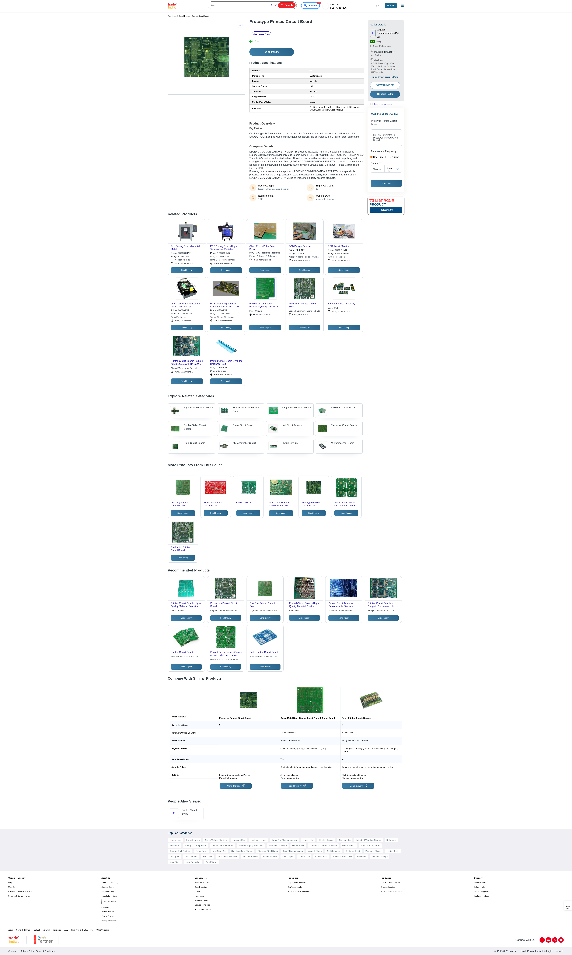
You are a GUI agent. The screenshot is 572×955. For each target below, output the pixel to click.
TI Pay (197, 892)
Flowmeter (174, 845)
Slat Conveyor (333, 851)
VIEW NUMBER (385, 85)
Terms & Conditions (45, 951)
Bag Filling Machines (293, 851)
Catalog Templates (202, 905)
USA (86, 930)
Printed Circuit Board (200, 16)
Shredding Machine (277, 845)
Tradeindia (172, 16)
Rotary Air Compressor (195, 845)
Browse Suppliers (388, 887)
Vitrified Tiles (321, 856)
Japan (10, 930)
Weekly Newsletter (108, 921)
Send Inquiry (272, 51)
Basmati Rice (239, 840)
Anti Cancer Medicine (227, 856)
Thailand (36, 930)
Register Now (386, 210)
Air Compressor (250, 856)
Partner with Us (107, 912)
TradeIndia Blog (107, 892)
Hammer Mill (298, 845)
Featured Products (481, 896)
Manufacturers (480, 883)
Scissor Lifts (344, 840)
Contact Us (105, 907)
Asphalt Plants (315, 851)
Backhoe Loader (258, 840)
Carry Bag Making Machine (284, 840)
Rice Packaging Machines (251, 845)
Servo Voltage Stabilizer (216, 840)
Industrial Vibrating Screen (368, 840)
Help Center (13, 883)
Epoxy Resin (201, 851)
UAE (66, 930)
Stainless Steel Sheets (241, 851)
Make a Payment (108, 916)
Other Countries (102, 930)
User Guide (13, 887)
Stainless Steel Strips (268, 851)
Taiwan (27, 930)
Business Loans (201, 900)
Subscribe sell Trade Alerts (391, 892)
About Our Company (109, 883)
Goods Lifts (304, 856)
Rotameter (391, 840)
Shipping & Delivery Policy (19, 896)
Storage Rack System (180, 851)
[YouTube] (561, 940)
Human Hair (175, 840)
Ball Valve (207, 856)
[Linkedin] (548, 940)
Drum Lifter (308, 840)
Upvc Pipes (175, 862)
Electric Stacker (326, 840)
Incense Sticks (270, 856)
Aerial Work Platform (370, 845)
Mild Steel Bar (219, 851)
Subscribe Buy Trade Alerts (299, 892)
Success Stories (107, 887)
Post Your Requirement (390, 883)
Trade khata (199, 896)
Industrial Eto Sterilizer (222, 845)
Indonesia (57, 930)
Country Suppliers (481, 892)
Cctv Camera (191, 856)
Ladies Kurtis (393, 851)
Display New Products (297, 883)
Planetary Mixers (373, 851)
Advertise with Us (202, 883)
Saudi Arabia (76, 930)
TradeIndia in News (109, 896)
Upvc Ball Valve (193, 862)
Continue (386, 183)
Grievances (13, 951)
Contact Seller (385, 94)
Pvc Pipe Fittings (380, 856)
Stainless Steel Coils (342, 856)
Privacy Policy (27, 951)
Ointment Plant (353, 851)
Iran (92, 930)
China (18, 930)
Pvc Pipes (361, 856)
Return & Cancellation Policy (20, 892)
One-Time (378, 157)
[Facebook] (542, 940)
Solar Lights (287, 856)
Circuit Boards (184, 16)
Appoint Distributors (203, 909)
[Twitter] (554, 940)
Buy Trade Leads (295, 887)
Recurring (394, 157)
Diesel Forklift (348, 845)
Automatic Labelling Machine (323, 845)
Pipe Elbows (211, 862)
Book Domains (201, 887)
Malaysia (46, 930)
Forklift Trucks (193, 840)
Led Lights (174, 856)
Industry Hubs (479, 887)
